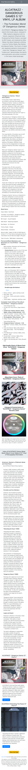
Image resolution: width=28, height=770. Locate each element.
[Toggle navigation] (21, 2)
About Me (3, 756)
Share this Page (14, 92)
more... (7, 290)
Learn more (6, 699)
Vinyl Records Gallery (8, 2)
